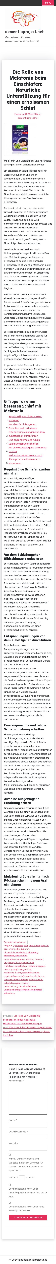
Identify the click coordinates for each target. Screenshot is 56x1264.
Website (13, 1143)
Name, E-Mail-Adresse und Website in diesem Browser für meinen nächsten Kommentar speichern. (26, 1164)
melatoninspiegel (36, 966)
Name (13, 1120)
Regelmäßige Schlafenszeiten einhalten (25, 418)
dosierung (33, 952)
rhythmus (39, 976)
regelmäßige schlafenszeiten (18, 976)
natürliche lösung (12, 972)
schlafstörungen (12, 983)
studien (25, 983)
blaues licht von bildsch (15, 952)
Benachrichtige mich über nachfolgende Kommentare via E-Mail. (28, 1192)
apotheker (18, 945)
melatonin (28, 962)
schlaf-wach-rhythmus (16, 979)
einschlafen (20, 942)
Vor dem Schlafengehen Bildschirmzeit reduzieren (23, 426)
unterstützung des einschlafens (20, 986)
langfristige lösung (13, 962)
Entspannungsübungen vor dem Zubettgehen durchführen (27, 434)
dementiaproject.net (24, 31)
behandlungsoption (39, 945)
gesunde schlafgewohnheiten (19, 959)
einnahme (9, 955)
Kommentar (16, 1080)
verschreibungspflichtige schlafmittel (23, 989)
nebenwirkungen (30, 972)
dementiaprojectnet (28, 118)
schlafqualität (36, 979)
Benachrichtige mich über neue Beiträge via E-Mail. (26, 1208)
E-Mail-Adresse (18, 1131)
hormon (39, 959)
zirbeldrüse (9, 993)
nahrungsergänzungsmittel (17, 969)
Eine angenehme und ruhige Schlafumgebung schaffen (24, 441)
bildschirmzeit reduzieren (16, 949)
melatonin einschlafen (15, 966)
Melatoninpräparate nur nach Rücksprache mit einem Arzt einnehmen (25, 459)
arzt (26, 945)
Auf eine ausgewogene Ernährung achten (27, 449)
